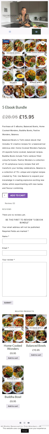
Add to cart (17, 195)
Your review (8, 260)
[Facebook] (20, 422)
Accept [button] (24, 431)
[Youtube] (28, 422)
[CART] (36, 31)
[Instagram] (24, 422)
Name (5, 236)
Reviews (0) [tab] (10, 203)
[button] (10, 31)
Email (5, 248)
